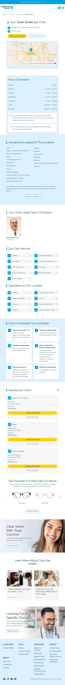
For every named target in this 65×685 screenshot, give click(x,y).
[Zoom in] (55, 57)
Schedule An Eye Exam (17, 36)
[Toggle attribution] (55, 63)
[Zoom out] (55, 59)
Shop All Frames (32, 511)
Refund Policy (39, 674)
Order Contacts (12, 545)
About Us (6, 661)
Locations (5, 14)
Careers (6, 668)
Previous (5, 496)
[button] (32, 390)
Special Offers (24, 654)
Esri (28, 63)
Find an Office (8, 648)
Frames (21, 648)
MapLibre (25, 63)
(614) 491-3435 (12, 461)
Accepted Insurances (37, 36)
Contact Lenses (24, 651)
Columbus (19, 14)
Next (59, 496)
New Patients (39, 663)
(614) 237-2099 (12, 435)
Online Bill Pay (39, 659)
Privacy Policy (55, 648)
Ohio (12, 14)
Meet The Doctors (13, 631)
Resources (38, 653)
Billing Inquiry (39, 666)
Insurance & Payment (32, 196)
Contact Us (7, 664)
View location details (32, 417)
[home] (7, 7)
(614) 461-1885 (16, 31)
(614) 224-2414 (12, 408)
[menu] (63, 7)
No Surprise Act (55, 651)
